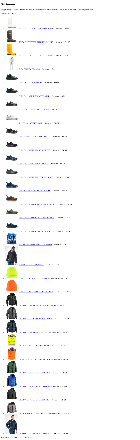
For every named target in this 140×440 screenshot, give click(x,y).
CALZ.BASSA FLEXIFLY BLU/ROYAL (34, 164)
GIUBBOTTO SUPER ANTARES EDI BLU (35, 433)
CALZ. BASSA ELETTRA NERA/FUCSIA (34, 137)
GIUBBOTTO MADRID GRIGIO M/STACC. (35, 319)
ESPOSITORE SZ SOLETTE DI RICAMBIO (35, 245)
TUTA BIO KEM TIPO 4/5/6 (29, 69)
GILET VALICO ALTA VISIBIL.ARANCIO (35, 359)
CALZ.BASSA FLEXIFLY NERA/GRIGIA (34, 150)
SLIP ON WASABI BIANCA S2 (30, 123)
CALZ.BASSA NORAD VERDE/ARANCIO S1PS (37, 204)
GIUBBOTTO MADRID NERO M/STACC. (35, 305)
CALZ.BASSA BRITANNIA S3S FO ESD (34, 96)
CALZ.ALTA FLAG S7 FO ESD (30, 83)
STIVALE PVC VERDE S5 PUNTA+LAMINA (36, 42)
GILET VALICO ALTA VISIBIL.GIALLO (34, 346)
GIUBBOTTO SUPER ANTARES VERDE (34, 373)
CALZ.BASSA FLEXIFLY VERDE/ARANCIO (36, 177)
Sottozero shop (9, 437)
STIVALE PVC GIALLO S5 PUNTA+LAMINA (36, 56)
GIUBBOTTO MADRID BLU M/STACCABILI (36, 332)
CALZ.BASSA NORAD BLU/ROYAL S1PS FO (36, 231)
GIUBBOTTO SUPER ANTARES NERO (34, 400)
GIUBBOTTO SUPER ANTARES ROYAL (34, 386)
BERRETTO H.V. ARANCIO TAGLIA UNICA (36, 292)
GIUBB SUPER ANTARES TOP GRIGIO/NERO (37, 413)
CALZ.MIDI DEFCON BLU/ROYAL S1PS (34, 191)
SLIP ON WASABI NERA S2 (29, 110)
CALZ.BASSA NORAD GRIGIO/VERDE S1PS (36, 218)
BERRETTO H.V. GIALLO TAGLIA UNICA (35, 278)
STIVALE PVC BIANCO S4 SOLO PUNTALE (36, 29)
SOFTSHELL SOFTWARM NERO (31, 265)
